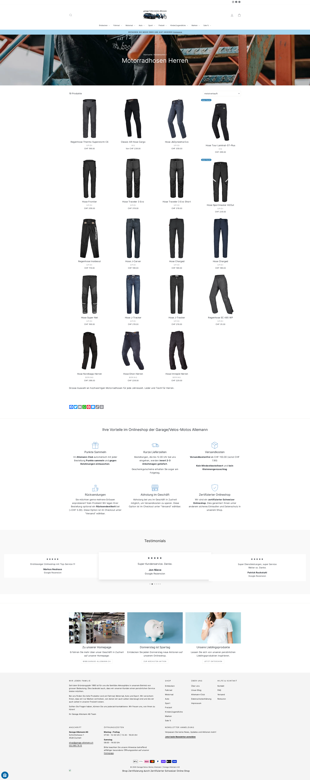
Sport (150, 25)
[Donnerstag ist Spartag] (155, 628)
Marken (195, 25)
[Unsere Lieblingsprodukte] (213, 628)
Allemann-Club (198, 694)
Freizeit (162, 25)
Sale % (206, 25)
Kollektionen (159, 54)
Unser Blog (196, 690)
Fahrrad (116, 25)
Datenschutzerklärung (201, 699)
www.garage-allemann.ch (97, 661)
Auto (141, 25)
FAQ (219, 690)
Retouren (221, 699)
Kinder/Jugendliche (178, 25)
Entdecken (103, 25)
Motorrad (129, 25)
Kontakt (220, 686)
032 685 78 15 (75, 745)
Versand (221, 694)
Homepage (109, 753)
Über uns (195, 686)
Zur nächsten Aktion (155, 661)
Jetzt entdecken (213, 661)
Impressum (196, 703)
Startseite (147, 54)
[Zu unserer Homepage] (97, 628)
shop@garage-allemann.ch (81, 742)
